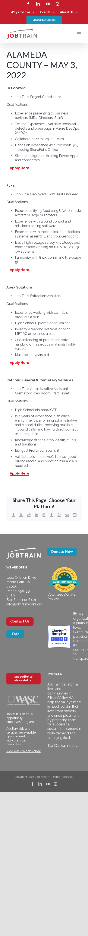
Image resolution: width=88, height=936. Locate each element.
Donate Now (62, 552)
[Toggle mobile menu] (79, 32)
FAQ (15, 634)
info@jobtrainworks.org (24, 604)
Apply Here (19, 168)
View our (23, 751)
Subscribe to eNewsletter (23, 678)
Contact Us (20, 621)
